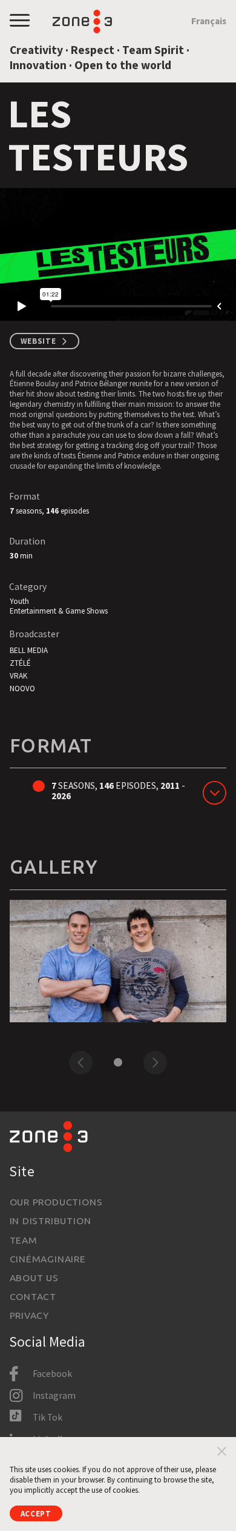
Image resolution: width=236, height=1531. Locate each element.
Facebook (52, 1373)
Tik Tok (47, 1417)
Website (38, 341)
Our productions (56, 1201)
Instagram (54, 1395)
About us (34, 1277)
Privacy (29, 1315)
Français (208, 21)
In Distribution (50, 1220)
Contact (33, 1296)
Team (24, 1240)
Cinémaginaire (48, 1258)
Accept (36, 1514)
